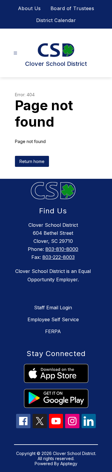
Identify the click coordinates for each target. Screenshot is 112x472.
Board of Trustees (72, 8)
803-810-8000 (61, 249)
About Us (29, 8)
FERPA (53, 331)
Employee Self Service (53, 319)
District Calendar (56, 20)
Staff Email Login (53, 307)
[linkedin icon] (89, 426)
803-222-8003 (58, 257)
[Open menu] (15, 53)
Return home (32, 161)
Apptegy (68, 463)
